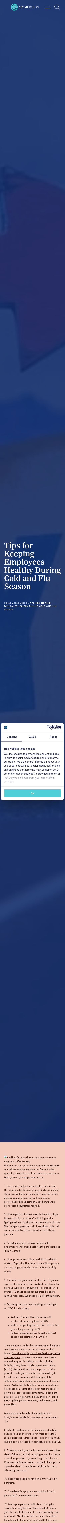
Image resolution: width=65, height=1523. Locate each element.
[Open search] (57, 7)
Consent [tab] (12, 736)
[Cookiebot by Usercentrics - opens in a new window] (46, 727)
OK (32, 793)
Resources (20, 603)
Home (7, 603)
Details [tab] (32, 736)
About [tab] (53, 736)
